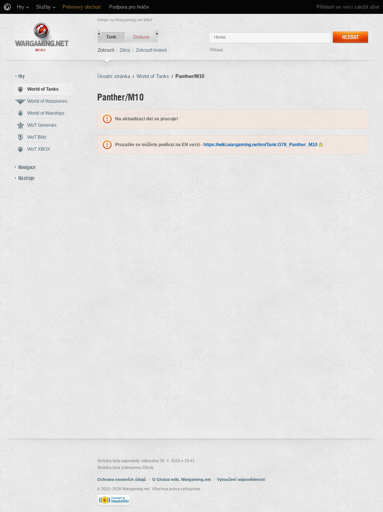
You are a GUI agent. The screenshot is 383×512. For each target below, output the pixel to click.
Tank (111, 37)
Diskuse (141, 37)
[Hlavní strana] (42, 36)
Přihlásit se (328, 7)
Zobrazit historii (151, 50)
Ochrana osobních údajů (121, 479)
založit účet (366, 7)
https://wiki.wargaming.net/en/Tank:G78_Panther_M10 (260, 144)
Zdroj (125, 50)
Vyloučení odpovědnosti (241, 479)
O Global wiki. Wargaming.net (181, 479)
